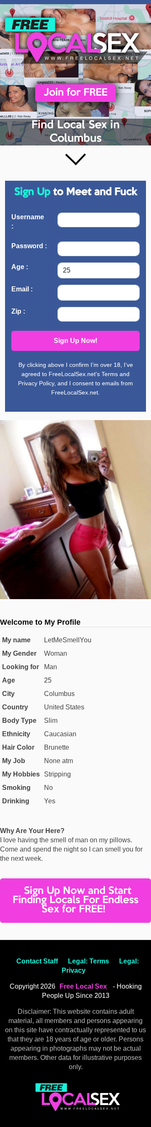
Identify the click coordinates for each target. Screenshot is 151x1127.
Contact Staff (37, 961)
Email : (22, 289)
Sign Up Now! (75, 340)
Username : (27, 221)
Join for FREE (75, 93)
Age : (19, 266)
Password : (29, 245)
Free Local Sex (83, 986)
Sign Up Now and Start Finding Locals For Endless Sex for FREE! (75, 900)
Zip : (18, 311)
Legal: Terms (88, 961)
